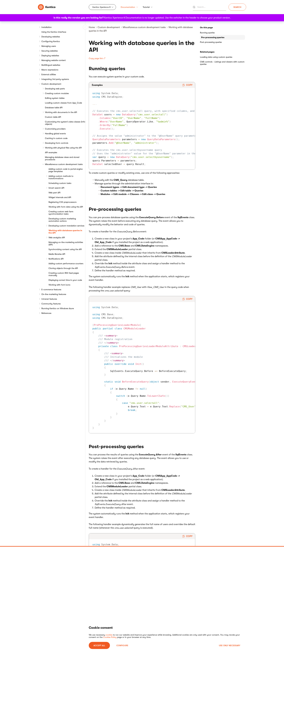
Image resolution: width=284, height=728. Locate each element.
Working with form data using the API (66, 207)
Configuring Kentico (50, 41)
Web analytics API (57, 237)
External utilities (48, 74)
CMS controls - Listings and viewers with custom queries (222, 63)
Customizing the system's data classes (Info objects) (65, 123)
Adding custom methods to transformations (61, 177)
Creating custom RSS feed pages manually (64, 274)
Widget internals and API (60, 197)
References (46, 313)
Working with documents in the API (61, 112)
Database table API (54, 107)
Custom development (51, 84)
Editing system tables (54, 98)
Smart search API (56, 188)
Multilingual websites (50, 65)
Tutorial (146, 7)
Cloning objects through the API (63, 268)
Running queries (207, 32)
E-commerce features (51, 289)
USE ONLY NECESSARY (229, 645)
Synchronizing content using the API (65, 249)
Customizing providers (55, 129)
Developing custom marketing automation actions (62, 219)
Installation (46, 27)
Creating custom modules (57, 93)
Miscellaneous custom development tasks (64, 164)
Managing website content (53, 60)
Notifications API (56, 259)
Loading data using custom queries (216, 57)
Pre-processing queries (212, 37)
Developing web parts (55, 88)
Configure (122, 645)
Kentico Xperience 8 (101, 7)
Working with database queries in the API (65, 231)
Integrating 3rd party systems (55, 79)
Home (92, 27)
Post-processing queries (211, 42)
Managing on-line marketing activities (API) (66, 243)
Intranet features (49, 299)
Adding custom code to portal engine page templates (66, 170)
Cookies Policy (110, 637)
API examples (51, 152)
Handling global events (55, 133)
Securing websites (49, 51)
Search (237, 7)
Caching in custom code (56, 138)
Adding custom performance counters (66, 263)
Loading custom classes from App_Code (63, 103)
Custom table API (53, 117)
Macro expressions (49, 70)
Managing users (48, 46)
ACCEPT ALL (99, 645)
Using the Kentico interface (53, 32)
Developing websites (50, 36)
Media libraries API (57, 254)
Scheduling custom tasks (60, 183)
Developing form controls (56, 143)
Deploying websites (50, 55)
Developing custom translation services (66, 225)
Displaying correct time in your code (65, 280)
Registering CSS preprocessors (62, 202)
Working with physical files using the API (63, 148)
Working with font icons (59, 285)
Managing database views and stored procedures (62, 158)
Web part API (54, 192)
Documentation (128, 7)
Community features (51, 303)
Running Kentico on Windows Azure (57, 308)
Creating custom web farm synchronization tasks (61, 212)
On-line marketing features (53, 294)
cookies (109, 635)
